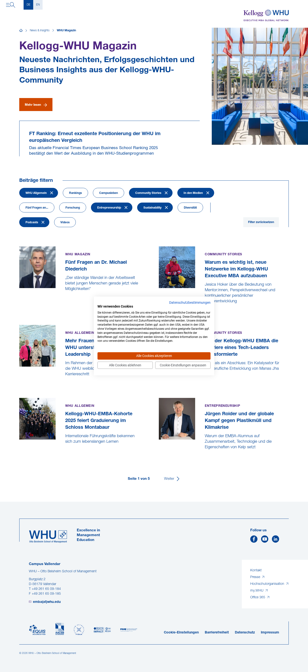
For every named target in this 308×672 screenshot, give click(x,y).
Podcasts (32, 222)
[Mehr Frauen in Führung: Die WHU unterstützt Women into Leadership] (19, 385)
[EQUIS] (37, 630)
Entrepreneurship (109, 207)
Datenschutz (245, 632)
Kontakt (256, 570)
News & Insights (40, 30)
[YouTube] (264, 540)
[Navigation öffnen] (10, 4)
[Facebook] (253, 540)
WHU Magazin (66, 30)
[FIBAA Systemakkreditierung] (79, 630)
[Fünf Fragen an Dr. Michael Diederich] (19, 300)
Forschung (72, 207)
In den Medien (193, 193)
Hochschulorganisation (267, 584)
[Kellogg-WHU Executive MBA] (266, 15)
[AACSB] (59, 629)
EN (38, 4)
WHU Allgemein (36, 193)
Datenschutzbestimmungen (190, 302)
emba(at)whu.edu (47, 602)
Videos (65, 222)
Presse (255, 577)
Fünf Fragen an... (37, 207)
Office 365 (258, 597)
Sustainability (152, 207)
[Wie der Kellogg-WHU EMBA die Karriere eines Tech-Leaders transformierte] (159, 380)
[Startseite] (21, 30)
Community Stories (148, 193)
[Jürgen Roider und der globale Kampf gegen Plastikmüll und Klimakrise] (159, 458)
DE (28, 4)
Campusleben (108, 193)
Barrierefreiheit (217, 632)
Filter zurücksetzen (261, 222)
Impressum (270, 632)
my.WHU (257, 591)
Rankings (75, 193)
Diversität (190, 207)
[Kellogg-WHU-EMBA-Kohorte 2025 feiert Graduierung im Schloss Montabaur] (19, 453)
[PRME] (128, 630)
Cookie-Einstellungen (181, 632)
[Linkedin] (275, 540)
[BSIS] (102, 630)
